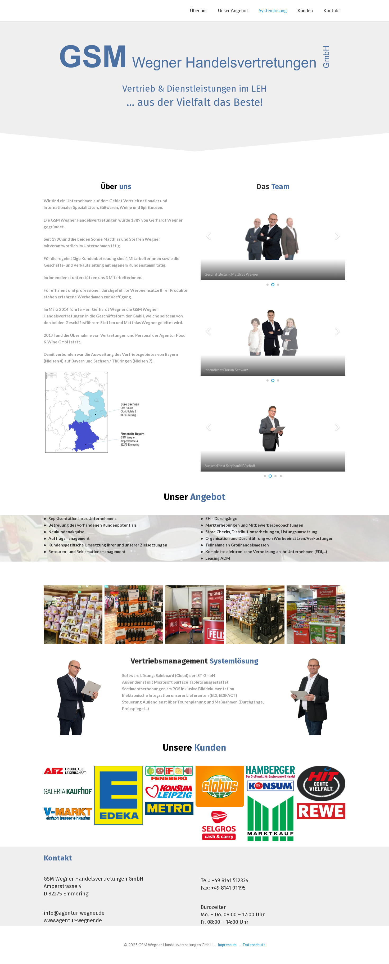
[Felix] (194, 614)
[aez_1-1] (68, 770)
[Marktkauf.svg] (270, 818)
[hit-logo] (321, 783)
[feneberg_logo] (169, 773)
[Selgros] (220, 828)
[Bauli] (73, 614)
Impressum (227, 944)
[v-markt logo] (68, 814)
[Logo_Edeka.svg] (118, 795)
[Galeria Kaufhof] (68, 790)
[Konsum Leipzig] (169, 791)
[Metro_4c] (169, 808)
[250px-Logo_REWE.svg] (321, 811)
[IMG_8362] (134, 614)
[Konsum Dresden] (270, 786)
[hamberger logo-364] (270, 771)
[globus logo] (220, 786)
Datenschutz (254, 944)
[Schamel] (316, 614)
